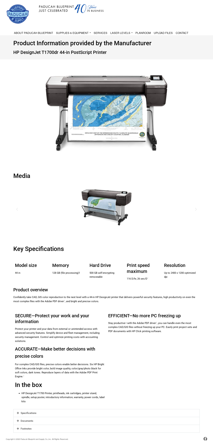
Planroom (143, 33)
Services (100, 33)
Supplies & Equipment (72, 33)
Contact (182, 33)
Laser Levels (120, 33)
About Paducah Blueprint (33, 33)
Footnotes (26, 428)
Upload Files (163, 33)
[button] (17, 209)
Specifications (28, 413)
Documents (27, 420)
